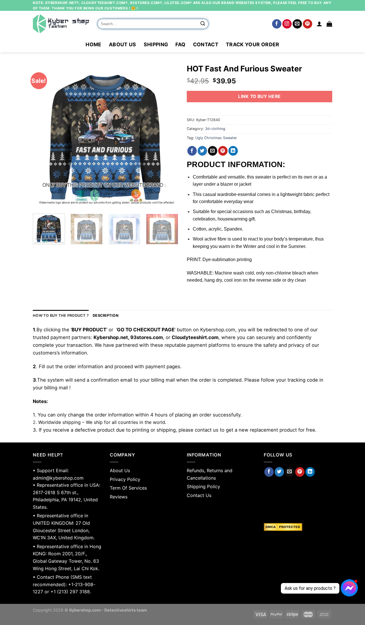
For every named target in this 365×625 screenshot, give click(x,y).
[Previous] (43, 136)
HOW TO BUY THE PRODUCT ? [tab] (61, 315)
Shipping (156, 44)
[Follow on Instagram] (287, 24)
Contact (205, 44)
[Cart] (329, 23)
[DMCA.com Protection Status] (298, 527)
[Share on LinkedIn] (233, 151)
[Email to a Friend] (212, 151)
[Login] (319, 23)
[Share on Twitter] (202, 151)
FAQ (180, 44)
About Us (122, 44)
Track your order (252, 44)
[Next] (168, 136)
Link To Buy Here (259, 96)
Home (93, 44)
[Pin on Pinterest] (223, 151)
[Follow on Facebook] (276, 24)
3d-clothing (215, 129)
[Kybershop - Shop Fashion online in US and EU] (61, 23)
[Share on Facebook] (192, 151)
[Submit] (203, 24)
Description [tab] (105, 315)
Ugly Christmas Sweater (216, 138)
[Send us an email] (297, 24)
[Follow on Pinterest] (307, 24)
